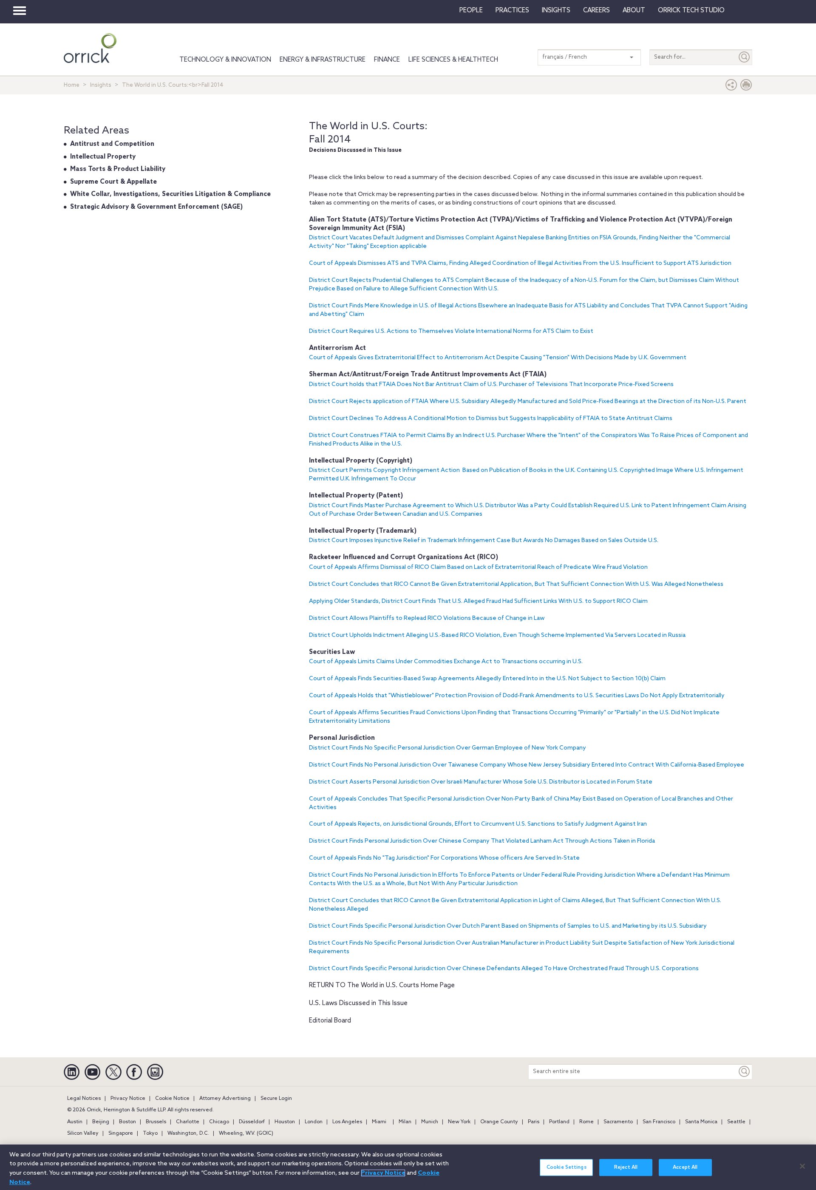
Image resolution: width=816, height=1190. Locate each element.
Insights (100, 85)
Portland (559, 1122)
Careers (596, 10)
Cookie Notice (172, 1099)
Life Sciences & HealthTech (453, 60)
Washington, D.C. (188, 1133)
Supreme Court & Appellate (113, 182)
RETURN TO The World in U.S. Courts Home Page (382, 985)
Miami (379, 1122)
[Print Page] (746, 87)
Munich (429, 1122)
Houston (285, 1122)
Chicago (219, 1122)
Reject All (626, 1167)
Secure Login (276, 1099)
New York (459, 1122)
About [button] (634, 10)
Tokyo (150, 1133)
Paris (533, 1122)
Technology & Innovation (225, 60)
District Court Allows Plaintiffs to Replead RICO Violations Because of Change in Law (427, 618)
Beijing (100, 1122)
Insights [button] (556, 10)
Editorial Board (330, 1021)
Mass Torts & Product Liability (117, 169)
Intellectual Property (103, 157)
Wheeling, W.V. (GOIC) (246, 1133)
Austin (74, 1122)
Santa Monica (701, 1122)
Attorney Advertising (225, 1099)
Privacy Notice (127, 1099)
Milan (405, 1122)
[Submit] (744, 57)
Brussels (156, 1122)
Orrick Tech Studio (691, 10)
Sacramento (618, 1122)
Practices (512, 10)
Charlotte (187, 1122)
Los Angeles (347, 1122)
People (471, 10)
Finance (387, 60)
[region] (408, 1167)
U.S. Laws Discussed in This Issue (358, 1003)
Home (71, 85)
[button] (731, 87)
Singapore (120, 1133)
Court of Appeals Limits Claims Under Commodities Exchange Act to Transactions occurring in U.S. (446, 661)
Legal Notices (84, 1099)
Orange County (499, 1122)
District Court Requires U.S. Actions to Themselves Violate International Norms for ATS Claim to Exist (451, 331)
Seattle (736, 1122)
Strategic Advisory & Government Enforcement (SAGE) (156, 207)
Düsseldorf (252, 1122)
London (314, 1122)
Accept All (685, 1167)
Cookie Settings (566, 1167)
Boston (127, 1122)
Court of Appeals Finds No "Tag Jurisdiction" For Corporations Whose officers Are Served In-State (444, 858)
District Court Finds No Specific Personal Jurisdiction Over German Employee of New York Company (447, 748)
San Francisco (659, 1122)
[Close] (802, 1166)
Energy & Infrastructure (323, 60)
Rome (586, 1122)
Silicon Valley (83, 1133)
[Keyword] (744, 1071)
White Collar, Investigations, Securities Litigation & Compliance (170, 194)
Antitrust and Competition (112, 144)
